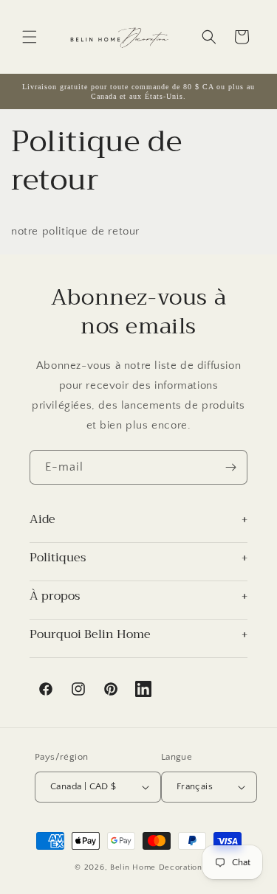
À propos (55, 597)
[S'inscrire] (230, 467)
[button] (29, 37)
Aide (42, 521)
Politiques (58, 559)
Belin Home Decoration (156, 867)
